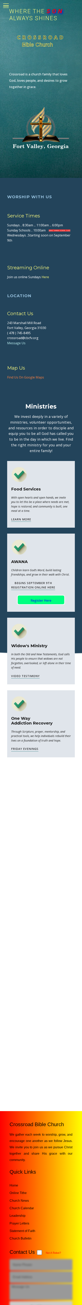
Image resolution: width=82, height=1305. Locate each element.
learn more (21, 519)
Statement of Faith (22, 1231)
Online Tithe (18, 1193)
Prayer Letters (19, 1223)
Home (14, 1185)
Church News (19, 1200)
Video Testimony (25, 676)
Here (45, 277)
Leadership (17, 1215)
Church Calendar (22, 1208)
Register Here (41, 600)
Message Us (16, 343)
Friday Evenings (24, 749)
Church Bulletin (20, 1238)
